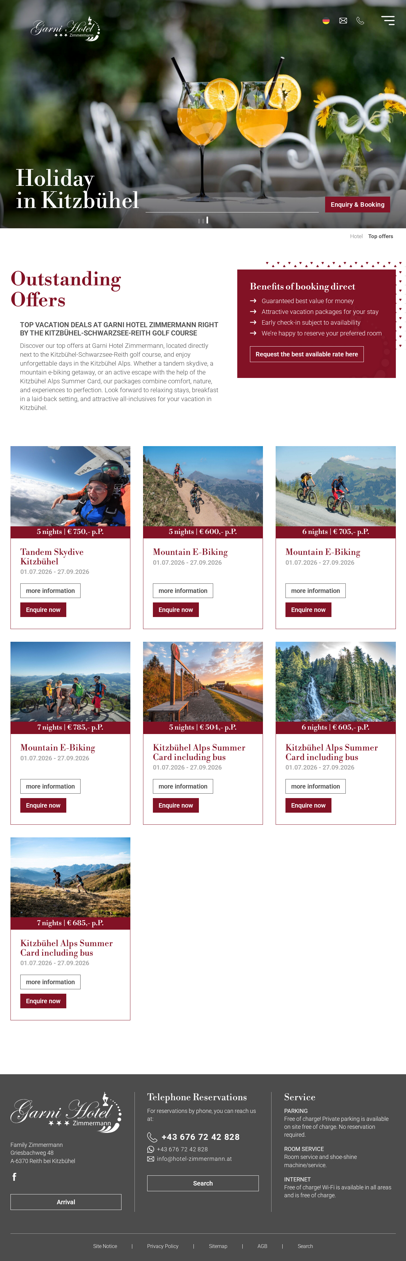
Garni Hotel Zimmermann (341, 236)
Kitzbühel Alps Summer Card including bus (199, 753)
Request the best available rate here (307, 354)
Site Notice (105, 1246)
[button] (199, 220)
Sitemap (218, 1246)
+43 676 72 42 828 (201, 1137)
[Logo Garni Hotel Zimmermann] (65, 1112)
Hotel (356, 236)
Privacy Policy (163, 1246)
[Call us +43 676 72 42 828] (360, 20)
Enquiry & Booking (357, 204)
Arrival (66, 1202)
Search (203, 1183)
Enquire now (43, 610)
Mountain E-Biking (190, 552)
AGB (262, 1246)
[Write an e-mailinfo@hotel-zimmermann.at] (343, 20)
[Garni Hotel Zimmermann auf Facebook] (14, 1177)
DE (326, 20)
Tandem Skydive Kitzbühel (52, 557)
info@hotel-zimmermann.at (194, 1158)
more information (50, 591)
